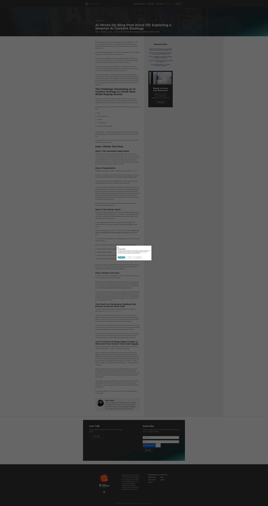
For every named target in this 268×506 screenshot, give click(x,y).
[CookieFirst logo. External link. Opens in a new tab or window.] (118, 247)
